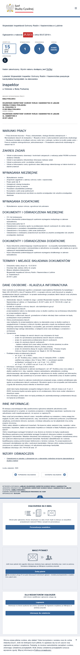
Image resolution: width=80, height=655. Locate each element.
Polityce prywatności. (42, 650)
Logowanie (40, 602)
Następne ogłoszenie (53, 475)
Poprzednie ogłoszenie (27, 475)
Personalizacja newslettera (40, 527)
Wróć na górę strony (40, 497)
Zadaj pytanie (40, 572)
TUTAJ (49, 69)
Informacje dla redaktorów (40, 613)
